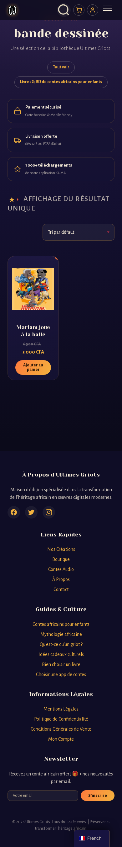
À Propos (61, 579)
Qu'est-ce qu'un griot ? (61, 644)
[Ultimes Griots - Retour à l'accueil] (12, 10)
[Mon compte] (92, 10)
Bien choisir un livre (61, 664)
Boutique (61, 559)
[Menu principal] (107, 10)
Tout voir (61, 67)
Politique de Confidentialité (61, 719)
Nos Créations (61, 549)
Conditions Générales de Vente (61, 729)
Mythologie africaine (61, 634)
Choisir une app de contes (61, 674)
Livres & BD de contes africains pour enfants (61, 82)
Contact (61, 589)
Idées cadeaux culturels (61, 654)
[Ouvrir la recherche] (64, 10)
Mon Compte (61, 739)
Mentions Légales (61, 708)
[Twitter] (31, 512)
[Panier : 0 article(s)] (78, 10)
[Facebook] (14, 512)
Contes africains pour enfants (61, 624)
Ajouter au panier (33, 367)
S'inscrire (97, 795)
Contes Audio (61, 569)
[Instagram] (49, 512)
